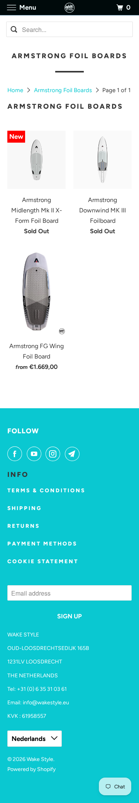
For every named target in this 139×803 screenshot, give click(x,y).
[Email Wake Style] (74, 453)
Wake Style (40, 759)
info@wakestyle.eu (46, 702)
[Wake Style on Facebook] (16, 453)
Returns (23, 526)
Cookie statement (42, 561)
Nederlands (29, 738)
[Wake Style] (69, 7)
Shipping (24, 508)
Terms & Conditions (46, 490)
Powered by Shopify (31, 769)
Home (16, 90)
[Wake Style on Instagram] (54, 453)
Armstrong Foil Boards (63, 90)
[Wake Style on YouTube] (35, 453)
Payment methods (42, 543)
